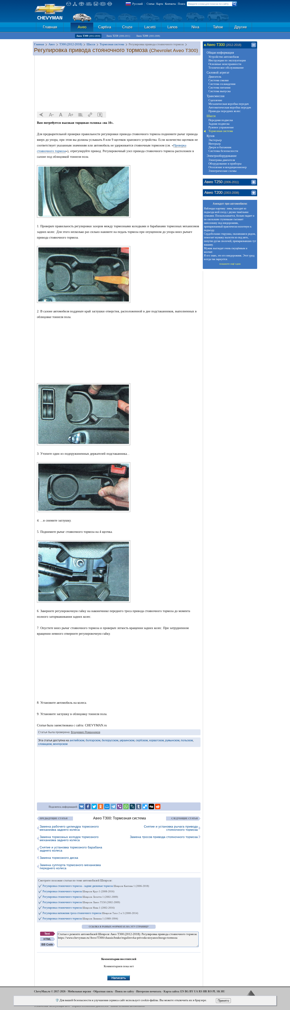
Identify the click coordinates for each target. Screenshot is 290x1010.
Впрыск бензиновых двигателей (90, 1006)
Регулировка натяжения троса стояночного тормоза (90, 913)
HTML (47, 939)
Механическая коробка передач (228, 103)
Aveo (82, 27)
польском (187, 740)
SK (218, 991)
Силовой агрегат (218, 72)
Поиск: (182, 3)
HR (205, 991)
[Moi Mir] (107, 806)
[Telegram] (113, 806)
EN (182, 991)
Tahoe (218, 27)
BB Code (47, 944)
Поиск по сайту (124, 991)
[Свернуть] (253, 45)
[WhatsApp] (126, 806)
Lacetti (150, 27)
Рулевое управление (221, 127)
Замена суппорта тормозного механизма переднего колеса (70, 866)
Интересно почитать (148, 991)
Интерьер (214, 143)
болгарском (93, 740)
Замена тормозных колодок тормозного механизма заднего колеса (69, 838)
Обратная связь (103, 991)
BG (187, 991)
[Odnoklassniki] (100, 806)
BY (191, 991)
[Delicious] (145, 806)
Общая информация (220, 52)
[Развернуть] (253, 182)
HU (223, 991)
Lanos (172, 27)
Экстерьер (215, 140)
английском (77, 740)
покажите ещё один (230, 263)
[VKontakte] (81, 806)
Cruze (127, 27)
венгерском (60, 744)
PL (214, 991)
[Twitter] (94, 806)
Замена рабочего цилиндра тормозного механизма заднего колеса (69, 828)
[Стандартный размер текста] (61, 114)
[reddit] (157, 806)
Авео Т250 (118, 35)
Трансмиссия (215, 96)
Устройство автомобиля (223, 56)
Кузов (211, 136)
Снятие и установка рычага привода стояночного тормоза (171, 828)
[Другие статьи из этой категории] (80, 114)
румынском (172, 740)
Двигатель (214, 76)
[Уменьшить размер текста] (51, 114)
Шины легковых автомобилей (128, 1006)
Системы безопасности (223, 151)
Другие (240, 27)
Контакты (170, 3)
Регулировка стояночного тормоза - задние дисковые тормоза (96, 886)
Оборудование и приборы (225, 163)
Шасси (211, 116)
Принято (223, 1000)
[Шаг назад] (41, 114)
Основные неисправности (224, 64)
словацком (45, 744)
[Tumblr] (138, 806)
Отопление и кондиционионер (227, 167)
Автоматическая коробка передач (229, 107)
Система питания (219, 87)
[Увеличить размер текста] (70, 114)
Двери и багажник (219, 147)
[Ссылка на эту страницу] (90, 114)
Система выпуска (219, 91)
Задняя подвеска (219, 123)
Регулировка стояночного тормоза (78, 891)
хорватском (156, 740)
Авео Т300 (88, 35)
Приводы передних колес (224, 111)
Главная (50, 27)
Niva (195, 27)
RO (210, 991)
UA (196, 991)
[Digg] (151, 806)
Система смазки (218, 80)
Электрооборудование (222, 156)
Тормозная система (220, 131)
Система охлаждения (221, 84)
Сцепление (215, 100)
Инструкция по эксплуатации (227, 60)
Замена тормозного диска (59, 857)
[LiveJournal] (132, 806)
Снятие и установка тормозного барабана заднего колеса (71, 849)
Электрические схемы (222, 170)
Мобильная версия (79, 991)
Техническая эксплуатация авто (52, 1006)
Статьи (150, 3)
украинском (127, 740)
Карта (159, 3)
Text (47, 933)
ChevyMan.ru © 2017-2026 (49, 991)
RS (200, 991)
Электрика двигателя (221, 160)
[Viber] (119, 806)
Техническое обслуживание (226, 67)
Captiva (104, 27)
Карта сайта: (172, 991)
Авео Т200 (148, 35)
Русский (137, 3)
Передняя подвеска (220, 120)
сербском (142, 740)
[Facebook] (88, 806)
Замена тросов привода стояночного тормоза (164, 836)
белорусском (110, 740)
